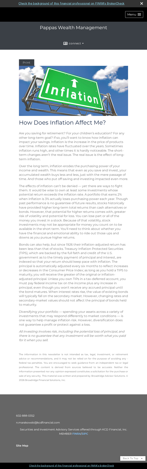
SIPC (85, 433)
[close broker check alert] (141, 3)
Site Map (22, 445)
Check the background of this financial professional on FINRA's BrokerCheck (71, 3)
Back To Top (131, 458)
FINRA (76, 433)
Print (26, 62)
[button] (134, 14)
